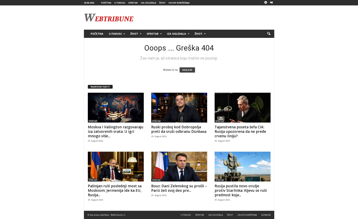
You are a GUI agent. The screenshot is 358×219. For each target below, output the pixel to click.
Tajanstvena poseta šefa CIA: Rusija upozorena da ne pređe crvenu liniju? (240, 131)
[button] (269, 34)
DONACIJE (266, 214)
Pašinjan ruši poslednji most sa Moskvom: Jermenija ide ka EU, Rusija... (115, 190)
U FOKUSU (119, 2)
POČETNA (106, 2)
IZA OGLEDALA (148, 2)
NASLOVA (187, 70)
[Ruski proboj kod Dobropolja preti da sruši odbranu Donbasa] (179, 108)
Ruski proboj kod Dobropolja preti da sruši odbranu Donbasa (178, 129)
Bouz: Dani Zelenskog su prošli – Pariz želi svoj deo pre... (179, 188)
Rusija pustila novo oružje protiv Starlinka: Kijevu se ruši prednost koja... (241, 190)
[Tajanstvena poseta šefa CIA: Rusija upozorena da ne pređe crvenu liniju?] (243, 108)
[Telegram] (265, 2)
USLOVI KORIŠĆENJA (179, 2)
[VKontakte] (271, 2)
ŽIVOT (162, 2)
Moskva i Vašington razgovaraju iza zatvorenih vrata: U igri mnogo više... (115, 131)
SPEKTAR (133, 2)
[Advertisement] (206, 17)
